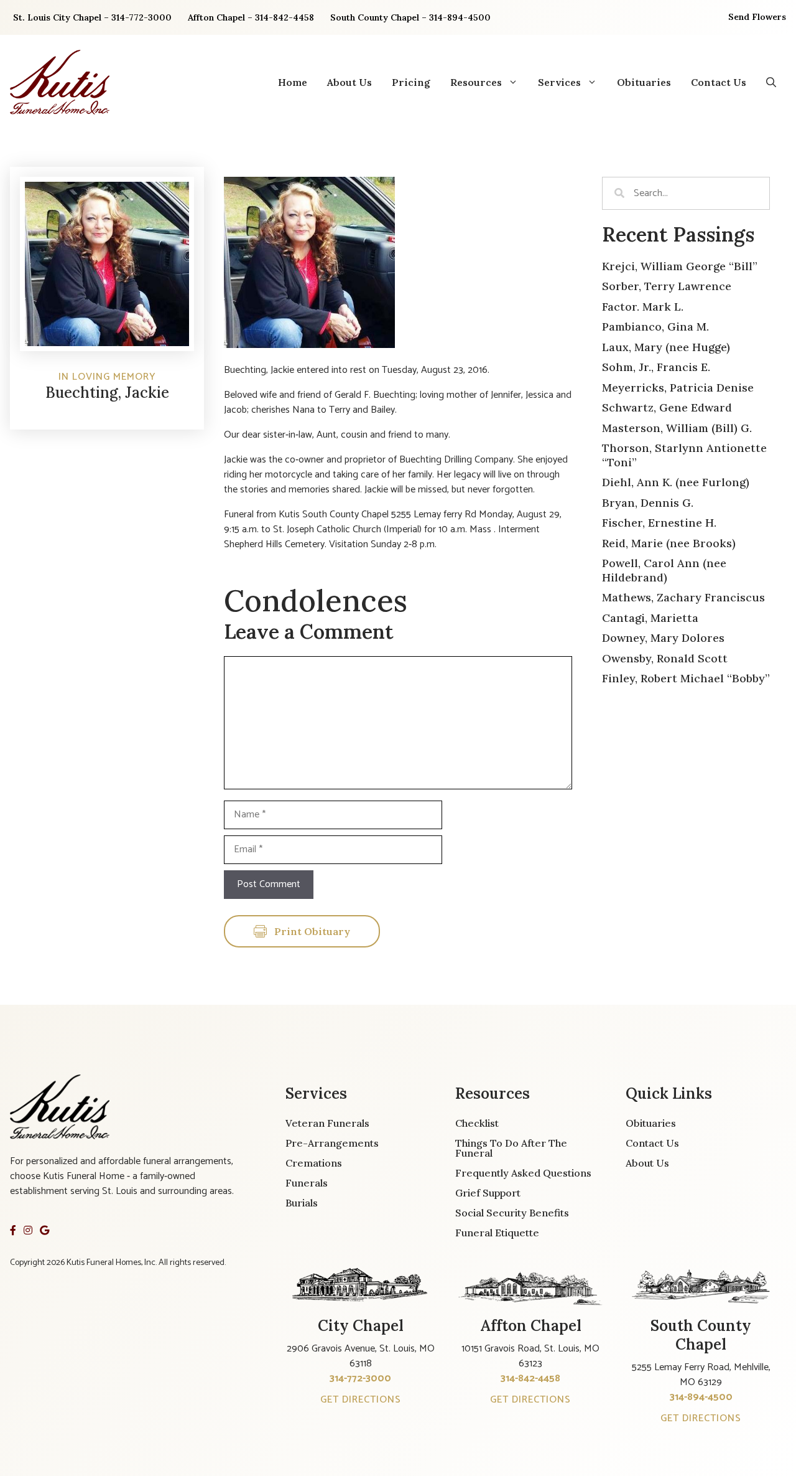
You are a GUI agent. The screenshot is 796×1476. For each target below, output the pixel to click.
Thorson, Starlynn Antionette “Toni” (684, 455)
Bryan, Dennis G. (647, 503)
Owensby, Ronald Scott (665, 658)
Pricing (411, 82)
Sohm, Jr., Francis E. (656, 367)
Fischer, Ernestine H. (659, 522)
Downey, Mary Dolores (663, 638)
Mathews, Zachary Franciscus (683, 597)
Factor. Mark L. (642, 306)
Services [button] (559, 82)
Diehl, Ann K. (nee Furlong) (675, 482)
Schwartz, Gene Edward (667, 407)
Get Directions (360, 1399)
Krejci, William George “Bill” (679, 266)
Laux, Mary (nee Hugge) (666, 347)
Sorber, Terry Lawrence (666, 286)
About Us (349, 82)
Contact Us (718, 82)
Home (292, 82)
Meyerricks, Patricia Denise (678, 387)
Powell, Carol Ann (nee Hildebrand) (664, 570)
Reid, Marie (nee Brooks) (669, 543)
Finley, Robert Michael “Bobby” (686, 678)
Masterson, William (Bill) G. (677, 428)
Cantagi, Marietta (650, 618)
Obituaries (644, 82)
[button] (771, 82)
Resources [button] (476, 82)
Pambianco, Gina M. (655, 326)
